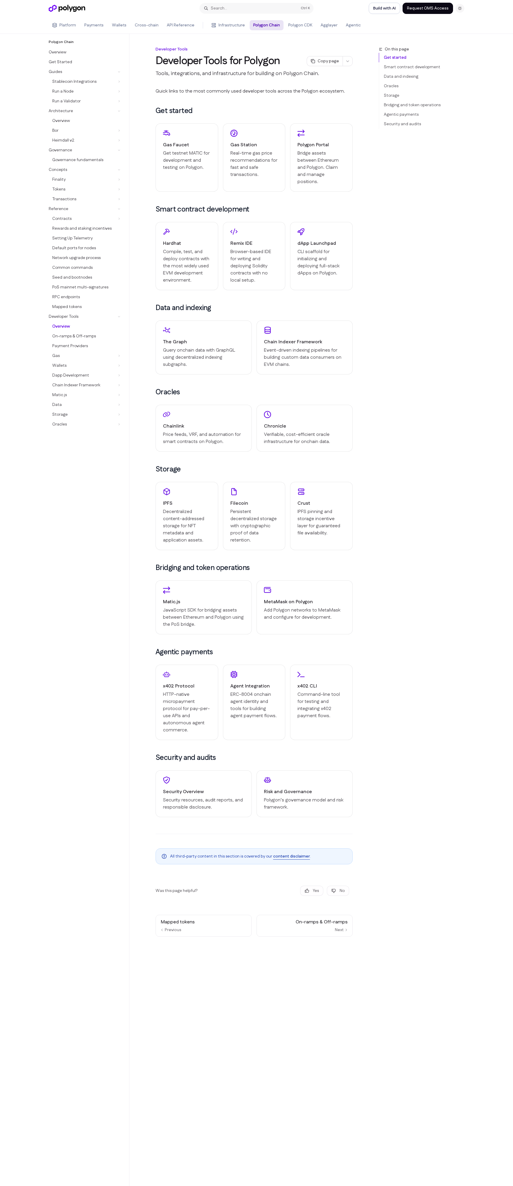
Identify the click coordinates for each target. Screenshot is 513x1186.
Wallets (119, 25)
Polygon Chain (266, 25)
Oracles (391, 86)
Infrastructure (231, 25)
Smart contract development (412, 67)
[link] (187, 157)
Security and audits (402, 124)
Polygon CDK (300, 25)
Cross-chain (147, 25)
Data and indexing (401, 77)
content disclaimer (291, 856)
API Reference (180, 25)
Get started (395, 58)
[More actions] (348, 61)
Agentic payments (401, 115)
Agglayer (329, 25)
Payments (94, 25)
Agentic (353, 25)
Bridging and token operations (412, 105)
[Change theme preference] (459, 8)
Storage (391, 96)
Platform (67, 25)
